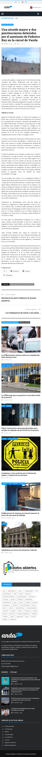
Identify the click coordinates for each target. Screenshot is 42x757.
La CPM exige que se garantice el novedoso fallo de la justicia (20, 396)
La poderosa (8, 737)
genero (13, 599)
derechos (28, 594)
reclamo (5, 616)
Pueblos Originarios (23, 614)
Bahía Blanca (12, 591)
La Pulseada (8, 729)
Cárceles (4, 24)
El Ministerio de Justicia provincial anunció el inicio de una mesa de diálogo (20, 514)
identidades (28, 599)
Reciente (4, 672)
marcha (11, 608)
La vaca (7, 740)
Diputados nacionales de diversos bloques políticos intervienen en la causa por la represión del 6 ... (25, 690)
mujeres (13, 611)
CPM (24, 284)
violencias (13, 619)
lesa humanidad (25, 605)
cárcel (13, 284)
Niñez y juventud (12, 438)
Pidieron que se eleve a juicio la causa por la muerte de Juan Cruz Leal (25, 699)
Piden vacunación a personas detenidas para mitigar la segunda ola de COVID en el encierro (20, 429)
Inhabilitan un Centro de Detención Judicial (19, 550)
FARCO (7, 732)
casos (19, 284)
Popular (13, 672)
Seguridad (22, 483)
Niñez (20, 611)
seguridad (20, 616)
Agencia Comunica (10, 742)
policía (5, 614)
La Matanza (6, 605)
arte (4, 591)
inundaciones (7, 602)
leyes (34, 605)
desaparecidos (21, 596)
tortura (33, 616)
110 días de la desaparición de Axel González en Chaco (23, 709)
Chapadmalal (29, 591)
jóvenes (35, 602)
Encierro (10, 24)
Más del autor (24, 322)
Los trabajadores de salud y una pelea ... (23, 313)
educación (32, 596)
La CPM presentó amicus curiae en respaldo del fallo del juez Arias (20, 356)
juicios (21, 602)
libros (4, 608)
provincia (30, 284)
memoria (5, 611)
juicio (15, 602)
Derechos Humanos (9, 596)
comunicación (7, 594)
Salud (12, 616)
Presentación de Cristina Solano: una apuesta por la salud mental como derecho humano (25, 679)
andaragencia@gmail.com (10, 666)
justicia (28, 602)
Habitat (20, 599)
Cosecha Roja (9, 734)
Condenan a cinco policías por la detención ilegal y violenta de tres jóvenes (18, 474)
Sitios (27, 616)
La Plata (15, 605)
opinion (35, 611)
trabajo (5, 619)
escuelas (5, 599)
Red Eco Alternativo (10, 745)
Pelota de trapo (9, 726)
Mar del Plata (20, 608)
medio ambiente (31, 608)
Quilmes (34, 614)
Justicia (4, 328)
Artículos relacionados (10, 322)
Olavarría (27, 611)
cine (36, 591)
